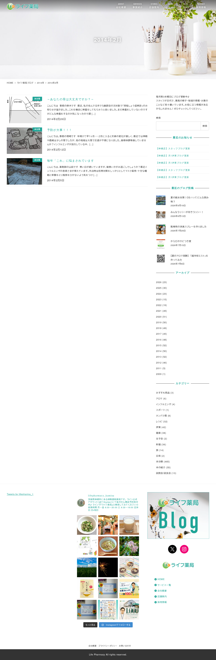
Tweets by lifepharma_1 (20, 494)
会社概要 (162, 590)
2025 (159, 287)
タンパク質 (161, 415)
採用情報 (162, 602)
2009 (159, 374)
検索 (158, 117)
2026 (159, 282)
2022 (159, 305)
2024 (159, 293)
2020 (159, 316)
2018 (159, 328)
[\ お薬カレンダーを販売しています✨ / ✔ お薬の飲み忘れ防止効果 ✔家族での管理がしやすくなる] (129, 588)
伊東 (158, 427)
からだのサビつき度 (181, 241)
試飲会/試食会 (163, 473)
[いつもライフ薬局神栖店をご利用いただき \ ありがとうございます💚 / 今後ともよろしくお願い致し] (129, 609)
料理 (158, 444)
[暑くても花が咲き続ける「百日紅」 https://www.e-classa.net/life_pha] (129, 546)
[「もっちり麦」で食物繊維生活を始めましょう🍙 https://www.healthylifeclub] (87, 588)
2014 (159, 351)
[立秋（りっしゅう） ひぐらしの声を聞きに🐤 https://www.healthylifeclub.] (87, 567)
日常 (158, 455)
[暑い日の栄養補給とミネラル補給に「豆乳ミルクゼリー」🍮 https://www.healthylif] (129, 567)
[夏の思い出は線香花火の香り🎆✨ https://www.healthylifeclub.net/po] (108, 567)
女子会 (159, 438)
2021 (159, 310)
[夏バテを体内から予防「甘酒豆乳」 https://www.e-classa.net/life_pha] (129, 525)
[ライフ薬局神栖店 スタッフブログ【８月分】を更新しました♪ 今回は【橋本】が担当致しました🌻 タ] (108, 588)
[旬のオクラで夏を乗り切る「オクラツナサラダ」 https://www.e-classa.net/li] (87, 525)
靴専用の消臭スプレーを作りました (189, 226)
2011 (159, 368)
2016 (159, 339)
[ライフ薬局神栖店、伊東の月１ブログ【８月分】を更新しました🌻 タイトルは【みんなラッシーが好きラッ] (87, 609)
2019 (159, 322)
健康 (158, 432)
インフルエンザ (163, 404)
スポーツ (160, 409)
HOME (161, 579)
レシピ (159, 421)
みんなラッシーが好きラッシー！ (187, 212)
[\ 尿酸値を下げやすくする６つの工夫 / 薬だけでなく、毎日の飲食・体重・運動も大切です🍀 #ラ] (108, 609)
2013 (159, 356)
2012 (159, 362)
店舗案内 (162, 596)
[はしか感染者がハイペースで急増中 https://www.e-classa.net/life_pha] (87, 546)
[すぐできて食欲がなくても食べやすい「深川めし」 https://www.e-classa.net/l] (108, 546)
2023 (159, 299)
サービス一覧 (164, 585)
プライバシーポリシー (107, 645)
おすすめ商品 (163, 392)
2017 (159, 333)
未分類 (159, 461)
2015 (159, 345)
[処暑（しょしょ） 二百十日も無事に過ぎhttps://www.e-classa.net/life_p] (108, 525)
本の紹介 (160, 467)
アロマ (159, 398)
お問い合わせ (125, 645)
